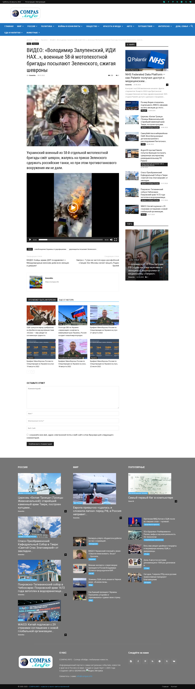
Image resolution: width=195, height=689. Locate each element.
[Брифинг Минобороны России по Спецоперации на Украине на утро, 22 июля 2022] (104, 349)
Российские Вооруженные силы (102, 324)
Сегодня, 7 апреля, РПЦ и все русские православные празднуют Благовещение (160, 577)
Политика (46, 26)
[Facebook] (168, 2)
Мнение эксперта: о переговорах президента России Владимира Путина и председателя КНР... (102, 568)
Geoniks (32, 75)
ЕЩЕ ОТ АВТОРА (66, 300)
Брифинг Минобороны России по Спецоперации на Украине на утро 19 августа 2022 (40, 363)
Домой (29, 40)
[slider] (71, 239)
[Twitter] (186, 2)
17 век (146, 568)
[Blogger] (164, 2)
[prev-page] (28, 371)
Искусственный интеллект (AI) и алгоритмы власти (153, 164)
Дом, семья (182, 26)
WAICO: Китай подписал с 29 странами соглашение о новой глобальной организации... (154, 209)
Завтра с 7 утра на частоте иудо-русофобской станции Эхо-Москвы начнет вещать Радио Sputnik (97, 263)
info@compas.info (84, 676)
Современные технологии (153, 540)
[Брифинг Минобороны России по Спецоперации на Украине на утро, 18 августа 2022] (72, 349)
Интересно (164, 26)
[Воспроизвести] (30, 239)
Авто (129, 26)
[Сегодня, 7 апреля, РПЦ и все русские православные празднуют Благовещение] (135, 577)
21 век (146, 554)
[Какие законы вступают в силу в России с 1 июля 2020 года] (146, 255)
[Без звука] (111, 239)
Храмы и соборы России (150, 127)
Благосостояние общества (141, 266)
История (147, 582)
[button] (192, 26)
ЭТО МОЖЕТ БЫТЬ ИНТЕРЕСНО (42, 300)
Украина (44, 40)
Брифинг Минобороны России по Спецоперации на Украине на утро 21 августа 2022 (103, 330)
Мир (19, 26)
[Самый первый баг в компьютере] (152, 483)
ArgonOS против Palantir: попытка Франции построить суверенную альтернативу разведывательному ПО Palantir (153, 155)
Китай (144, 214)
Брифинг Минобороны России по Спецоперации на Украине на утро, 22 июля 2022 (104, 363)
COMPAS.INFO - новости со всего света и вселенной (49, 686)
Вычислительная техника (138, 493)
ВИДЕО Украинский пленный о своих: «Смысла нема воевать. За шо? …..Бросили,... (104, 553)
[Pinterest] (173, 2)
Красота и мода (112, 26)
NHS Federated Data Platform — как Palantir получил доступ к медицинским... (145, 78)
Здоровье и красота (151, 524)
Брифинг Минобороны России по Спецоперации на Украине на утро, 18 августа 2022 (72, 363)
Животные (32, 32)
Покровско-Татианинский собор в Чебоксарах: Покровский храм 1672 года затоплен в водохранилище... (41, 588)
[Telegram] (182, 2)
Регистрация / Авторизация (35, 2)
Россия (31, 26)
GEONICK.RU (80, 670)
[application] (73, 207)
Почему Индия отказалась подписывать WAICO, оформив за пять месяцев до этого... (154, 105)
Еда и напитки (12, 32)
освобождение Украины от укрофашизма (50, 249)
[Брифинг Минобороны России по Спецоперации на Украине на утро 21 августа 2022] (104, 315)
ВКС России (78, 503)
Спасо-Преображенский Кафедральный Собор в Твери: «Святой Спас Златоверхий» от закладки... (38, 546)
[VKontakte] (190, 2)
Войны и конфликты (69, 26)
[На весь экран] (115, 239)
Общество (91, 26)
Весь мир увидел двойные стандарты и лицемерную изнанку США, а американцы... (160, 548)
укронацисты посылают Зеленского (82, 249)
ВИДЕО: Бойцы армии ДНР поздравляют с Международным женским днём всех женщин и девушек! (48, 263)
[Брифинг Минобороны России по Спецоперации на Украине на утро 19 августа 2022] (41, 349)
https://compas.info (52, 282)
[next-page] (32, 371)
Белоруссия (93, 544)
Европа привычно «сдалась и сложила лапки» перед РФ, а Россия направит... (97, 511)
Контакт (174, 686)
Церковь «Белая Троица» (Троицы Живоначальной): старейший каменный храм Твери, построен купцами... (40, 502)
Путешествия (145, 26)
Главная (9, 26)
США (143, 144)
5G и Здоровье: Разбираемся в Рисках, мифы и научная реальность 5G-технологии (160, 534)
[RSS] (177, 2)
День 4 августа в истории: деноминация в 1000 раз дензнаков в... (159, 562)
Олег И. (131, 501)
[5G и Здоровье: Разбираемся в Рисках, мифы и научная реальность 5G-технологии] (135, 535)
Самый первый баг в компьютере (150, 497)
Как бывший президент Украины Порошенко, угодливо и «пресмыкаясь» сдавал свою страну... (104, 594)
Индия (144, 110)
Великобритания (132, 70)
